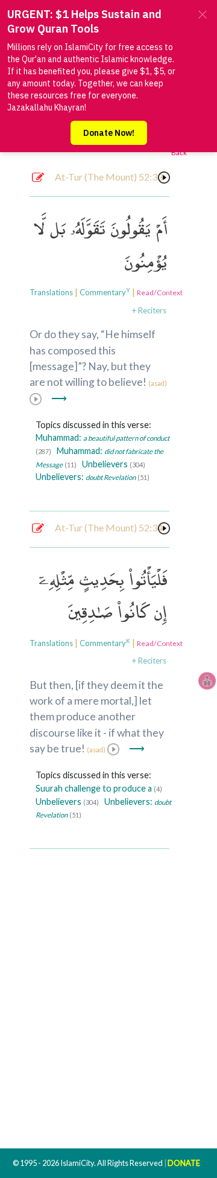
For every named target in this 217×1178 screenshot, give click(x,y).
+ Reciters (149, 310)
